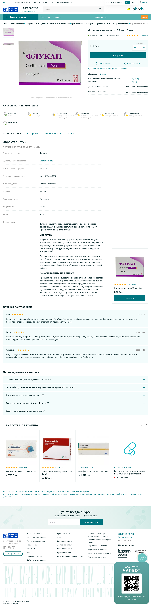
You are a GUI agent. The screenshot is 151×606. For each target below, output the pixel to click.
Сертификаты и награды (97, 557)
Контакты (36, 2)
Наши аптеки (101, 17)
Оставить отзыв (87, 468)
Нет (133, 2)
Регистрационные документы (99, 553)
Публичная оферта (65, 552)
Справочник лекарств (35, 556)
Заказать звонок (125, 537)
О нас (52, 2)
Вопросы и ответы (22, 2)
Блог (45, 2)
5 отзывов (143, 35)
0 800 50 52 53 (30, 8)
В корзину (118, 55)
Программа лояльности (36, 541)
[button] (146, 425)
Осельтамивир (47, 160)
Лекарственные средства (35, 24)
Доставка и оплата (65, 545)
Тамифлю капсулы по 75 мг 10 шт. (93, 471)
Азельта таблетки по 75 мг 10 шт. (21, 471)
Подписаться (91, 522)
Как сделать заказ (64, 541)
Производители (63, 533)
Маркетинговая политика (98, 546)
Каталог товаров (17, 24)
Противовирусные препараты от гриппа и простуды (91, 24)
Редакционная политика (97, 549)
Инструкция (31, 133)
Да (127, 2)
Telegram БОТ (13, 553)
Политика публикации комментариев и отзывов (98, 534)
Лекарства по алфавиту (51, 17)
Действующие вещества (36, 560)
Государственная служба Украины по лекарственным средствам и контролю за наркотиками (124, 553)
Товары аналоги (52, 133)
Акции (144, 17)
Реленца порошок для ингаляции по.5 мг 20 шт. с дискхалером (129, 472)
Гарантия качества (65, 2)
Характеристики (12, 133)
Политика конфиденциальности (70, 556)
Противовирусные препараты (58, 24)
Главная (6, 24)
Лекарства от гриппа (121, 24)
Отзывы (69, 133)
